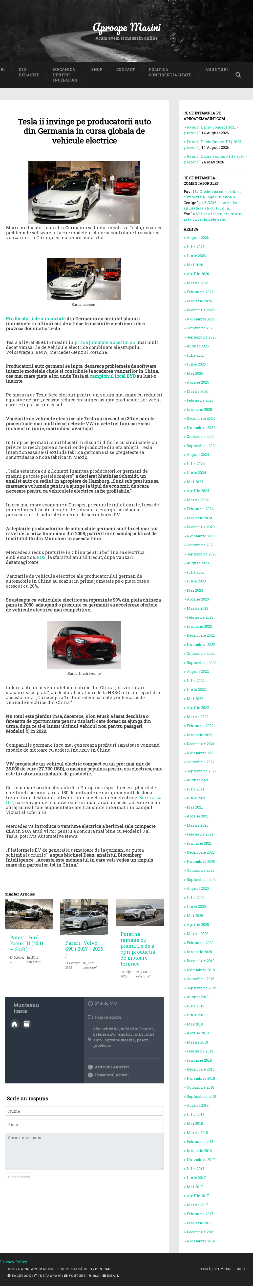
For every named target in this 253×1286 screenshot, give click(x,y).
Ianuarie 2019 (199, 1060)
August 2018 (198, 1105)
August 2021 (198, 779)
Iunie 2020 (196, 906)
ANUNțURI (216, 69)
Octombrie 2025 (200, 327)
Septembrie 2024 (202, 445)
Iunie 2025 (196, 364)
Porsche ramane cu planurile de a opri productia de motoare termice (138, 949)
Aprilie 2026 (198, 273)
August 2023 (198, 562)
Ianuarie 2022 (199, 734)
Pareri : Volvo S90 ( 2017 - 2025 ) (84, 949)
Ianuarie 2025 (199, 409)
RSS (96, 1276)
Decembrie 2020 (201, 852)
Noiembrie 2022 (201, 644)
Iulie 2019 (195, 1005)
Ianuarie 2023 (199, 626)
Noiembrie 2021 (201, 752)
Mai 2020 (195, 915)
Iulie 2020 (196, 897)
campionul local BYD (113, 376)
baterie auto (104, 1034)
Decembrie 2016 (200, 1231)
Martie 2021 (197, 825)
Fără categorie (108, 1017)
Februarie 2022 (200, 725)
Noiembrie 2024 (201, 427)
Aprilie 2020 (198, 924)
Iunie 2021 (196, 797)
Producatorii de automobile (36, 318)
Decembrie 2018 (201, 1069)
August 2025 (198, 345)
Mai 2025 (195, 373)
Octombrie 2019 (200, 978)
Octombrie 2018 (200, 1087)
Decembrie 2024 (201, 418)
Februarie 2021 (200, 834)
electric (125, 1034)
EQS (41, 557)
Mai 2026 (195, 264)
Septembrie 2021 (201, 770)
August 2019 (198, 996)
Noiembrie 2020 (201, 861)
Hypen (224, 1269)
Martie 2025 (197, 391)
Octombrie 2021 (200, 761)
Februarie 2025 (200, 400)
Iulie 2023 (196, 572)
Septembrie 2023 (201, 553)
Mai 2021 (195, 807)
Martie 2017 (197, 1204)
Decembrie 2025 (201, 309)
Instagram (49, 1276)
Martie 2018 (197, 1132)
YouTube (77, 1276)
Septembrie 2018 (201, 1096)
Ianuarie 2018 (199, 1150)
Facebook (21, 1276)
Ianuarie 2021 (199, 843)
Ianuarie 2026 (199, 300)
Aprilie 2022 (198, 707)
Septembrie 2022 (201, 662)
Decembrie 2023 (201, 526)
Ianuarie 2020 (199, 951)
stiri (139, 1034)
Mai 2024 (195, 481)
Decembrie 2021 (200, 743)
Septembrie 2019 (201, 987)
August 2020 (198, 888)
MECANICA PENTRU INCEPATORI (65, 74)
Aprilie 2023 (198, 599)
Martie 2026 (197, 282)
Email (112, 1276)
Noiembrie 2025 (201, 318)
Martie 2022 (197, 716)
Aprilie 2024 (198, 490)
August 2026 (198, 237)
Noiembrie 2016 (201, 1240)
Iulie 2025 (196, 355)
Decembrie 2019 (200, 960)
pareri (142, 1039)
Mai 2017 (195, 1186)
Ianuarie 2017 (199, 1222)
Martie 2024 (198, 499)
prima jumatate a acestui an (105, 342)
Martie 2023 (197, 608)
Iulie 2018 (196, 1114)
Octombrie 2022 (200, 653)
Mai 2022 (195, 698)
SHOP (97, 69)
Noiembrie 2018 (201, 1078)
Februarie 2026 (200, 291)
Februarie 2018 (200, 1141)
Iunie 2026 (196, 255)
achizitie (129, 1028)
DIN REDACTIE (29, 72)
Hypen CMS (100, 1269)
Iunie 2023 (196, 580)
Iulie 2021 (195, 789)
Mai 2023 (195, 590)
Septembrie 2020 (201, 879)
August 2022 (198, 671)
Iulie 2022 (196, 680)
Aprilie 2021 (198, 816)
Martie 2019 (197, 1042)
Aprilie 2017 (198, 1195)
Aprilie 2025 (198, 382)
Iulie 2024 (196, 463)
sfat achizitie (105, 1028)
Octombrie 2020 (200, 870)
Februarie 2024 (200, 508)
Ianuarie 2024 (199, 517)
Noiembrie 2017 (201, 1159)
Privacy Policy (13, 1261)
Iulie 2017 (196, 1168)
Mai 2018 (195, 1123)
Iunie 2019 (196, 1014)
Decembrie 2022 (201, 635)
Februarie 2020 (200, 942)
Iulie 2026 (196, 246)
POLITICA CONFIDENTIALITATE (170, 72)
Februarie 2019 (200, 1051)
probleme (102, 1045)
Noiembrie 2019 (201, 969)
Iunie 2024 (196, 472)
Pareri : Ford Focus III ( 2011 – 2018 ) (26, 943)
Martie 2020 (197, 933)
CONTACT (125, 69)
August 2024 (198, 454)
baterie (147, 1028)
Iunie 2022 (196, 689)
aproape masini (119, 1039)
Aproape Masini (37, 1269)
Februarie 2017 (200, 1213)
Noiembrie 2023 (201, 535)
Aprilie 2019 (198, 1032)
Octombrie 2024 (201, 436)
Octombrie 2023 (200, 544)
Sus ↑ (241, 1269)
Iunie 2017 (196, 1177)
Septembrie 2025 (201, 337)
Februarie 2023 (200, 617)
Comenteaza (19, 1177)
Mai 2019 (195, 1024)
